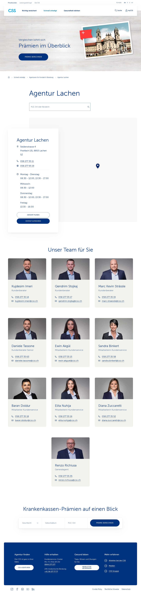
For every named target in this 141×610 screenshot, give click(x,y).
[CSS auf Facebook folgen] (17, 589)
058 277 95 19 (27, 166)
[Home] (9, 77)
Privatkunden (12, 3)
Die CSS (37, 3)
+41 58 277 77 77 (51, 572)
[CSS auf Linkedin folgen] (33, 589)
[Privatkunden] (12, 10)
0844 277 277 (50, 564)
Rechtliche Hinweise (112, 589)
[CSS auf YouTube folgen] (27, 589)
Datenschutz (126, 589)
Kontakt (118, 2)
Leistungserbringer (25, 3)
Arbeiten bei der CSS (117, 561)
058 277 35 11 (27, 161)
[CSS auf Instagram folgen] (12, 589)
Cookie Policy (97, 589)
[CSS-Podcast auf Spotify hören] (22, 589)
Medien (112, 566)
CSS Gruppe (114, 571)
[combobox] (59, 107)
